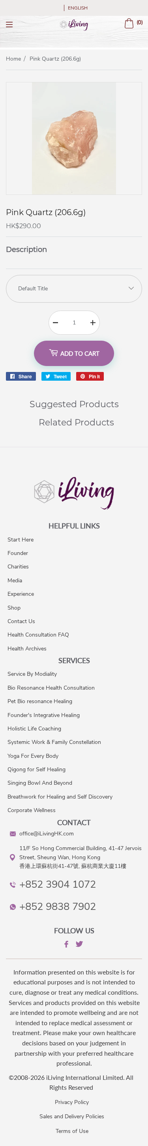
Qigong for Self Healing (36, 769)
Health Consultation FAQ (38, 635)
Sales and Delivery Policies (71, 1116)
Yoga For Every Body (32, 756)
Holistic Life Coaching (34, 728)
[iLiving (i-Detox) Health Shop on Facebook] (65, 945)
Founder (17, 553)
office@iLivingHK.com (46, 833)
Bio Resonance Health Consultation (51, 688)
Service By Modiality (32, 674)
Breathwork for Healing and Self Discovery (59, 797)
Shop (14, 608)
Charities (18, 566)
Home (13, 59)
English (78, 8)
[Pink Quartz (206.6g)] (74, 192)
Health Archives (27, 648)
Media (14, 580)
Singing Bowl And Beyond (39, 783)
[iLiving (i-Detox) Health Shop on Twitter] (78, 945)
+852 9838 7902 (57, 906)
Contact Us (21, 621)
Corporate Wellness (31, 810)
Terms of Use (72, 1131)
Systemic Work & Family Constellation (54, 742)
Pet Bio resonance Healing (39, 701)
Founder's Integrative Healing (43, 715)
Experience (20, 594)
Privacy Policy (72, 1102)
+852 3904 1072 (57, 884)
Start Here (20, 539)
